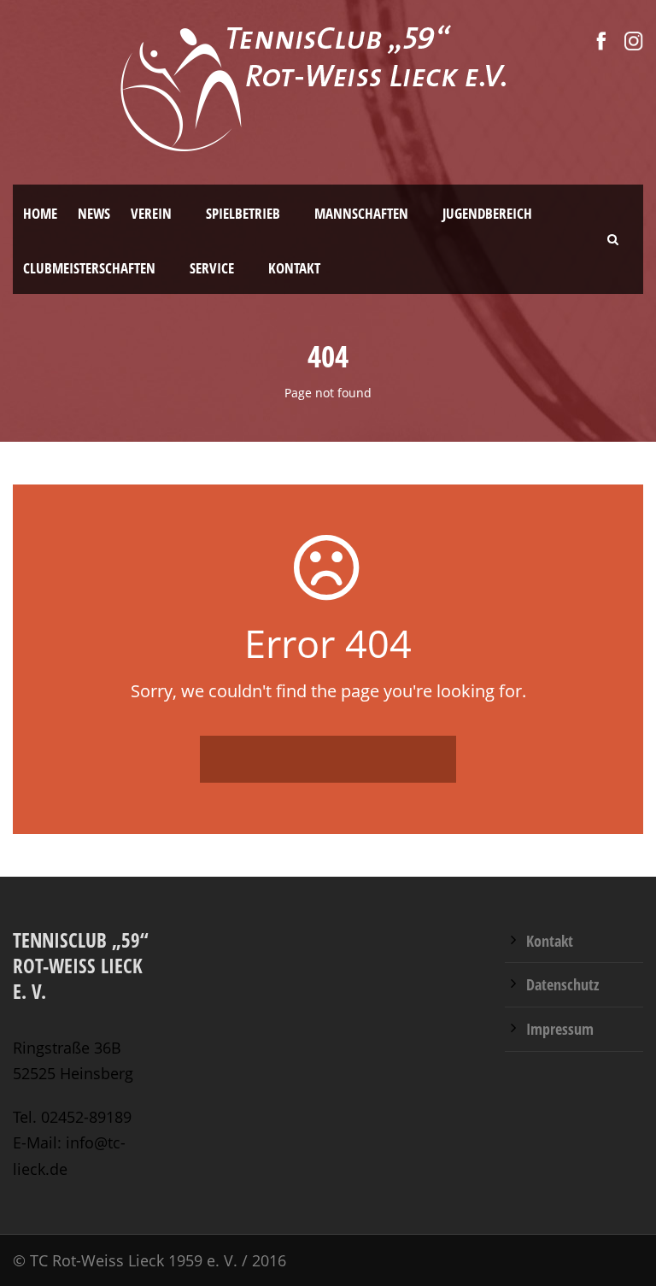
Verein (151, 213)
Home (40, 213)
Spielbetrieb (243, 213)
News (94, 213)
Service (212, 268)
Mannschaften (361, 213)
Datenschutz (562, 984)
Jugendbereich (487, 213)
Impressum (560, 1029)
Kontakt (294, 268)
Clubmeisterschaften (89, 268)
